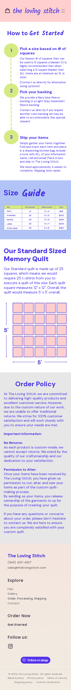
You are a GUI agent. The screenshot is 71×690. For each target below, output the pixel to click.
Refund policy (16, 678)
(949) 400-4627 (19, 562)
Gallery (12, 594)
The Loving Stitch (28, 674)
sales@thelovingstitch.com (27, 568)
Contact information (48, 682)
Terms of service (57, 678)
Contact (14, 603)
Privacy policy (35, 678)
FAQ (10, 589)
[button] (63, 11)
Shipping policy (23, 682)
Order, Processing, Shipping (27, 598)
